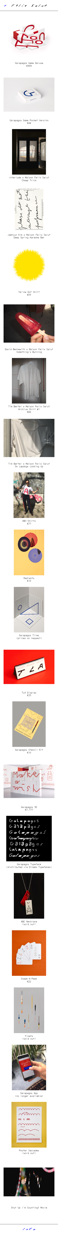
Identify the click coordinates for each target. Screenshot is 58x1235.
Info (29, 1229)
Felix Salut (29, 6)
